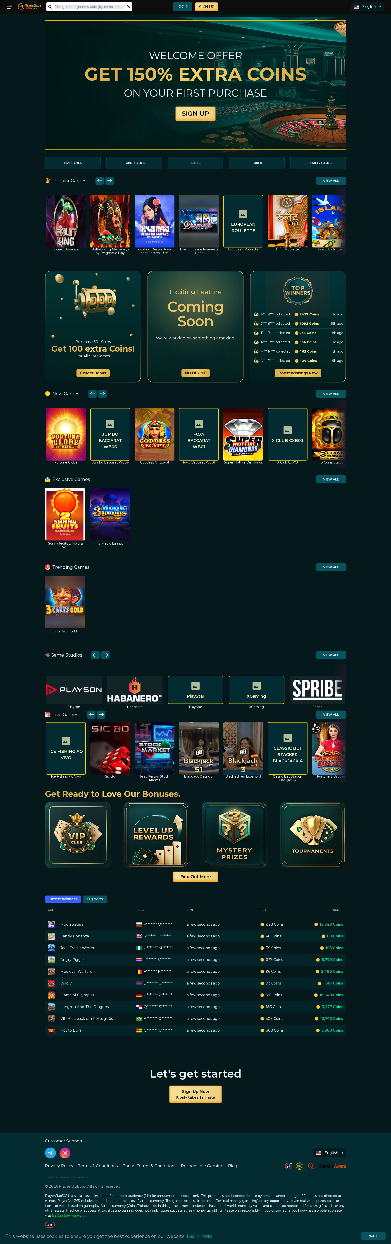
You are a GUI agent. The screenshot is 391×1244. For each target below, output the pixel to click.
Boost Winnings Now (298, 373)
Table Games (134, 163)
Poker (257, 163)
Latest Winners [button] (63, 899)
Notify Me (195, 373)
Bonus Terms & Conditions (149, 1166)
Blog (232, 1166)
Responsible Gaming (202, 1166)
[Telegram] (50, 1153)
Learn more (199, 1236)
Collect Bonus (93, 373)
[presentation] (89, 7)
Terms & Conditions (98, 1166)
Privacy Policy (59, 1166)
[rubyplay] (317, 690)
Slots (195, 163)
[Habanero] (74, 690)
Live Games (73, 163)
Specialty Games (318, 163)
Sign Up (206, 7)
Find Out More (195, 876)
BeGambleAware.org (68, 1215)
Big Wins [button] (95, 899)
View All (331, 181)
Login (182, 7)
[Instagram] (65, 1153)
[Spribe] (256, 690)
